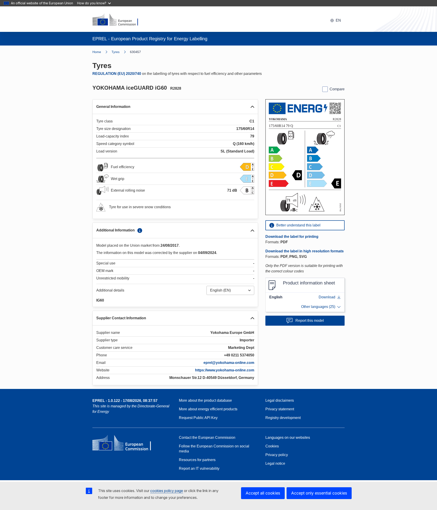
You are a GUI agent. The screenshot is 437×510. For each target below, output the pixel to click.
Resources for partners (197, 460)
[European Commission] (118, 20)
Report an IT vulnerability (199, 468)
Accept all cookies (263, 493)
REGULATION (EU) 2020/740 (116, 74)
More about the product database (205, 400)
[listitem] (121, 52)
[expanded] (252, 106)
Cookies (272, 446)
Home (96, 52)
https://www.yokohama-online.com (224, 370)
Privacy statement (279, 409)
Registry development (283, 418)
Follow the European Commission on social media (214, 448)
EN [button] (338, 20)
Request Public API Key (198, 418)
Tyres (115, 52)
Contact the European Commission (207, 437)
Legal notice (275, 463)
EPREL (125, 401)
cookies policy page (166, 490)
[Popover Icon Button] (140, 230)
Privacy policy (276, 455)
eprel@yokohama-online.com (228, 363)
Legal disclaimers (279, 400)
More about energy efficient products (208, 409)
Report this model (309, 320)
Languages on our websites (287, 437)
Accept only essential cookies (319, 493)
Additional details (110, 290)
